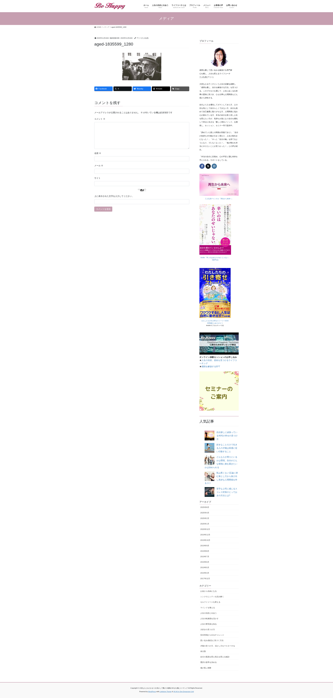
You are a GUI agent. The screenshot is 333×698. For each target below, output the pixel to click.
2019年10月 (205, 540)
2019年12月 (205, 535)
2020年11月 (205, 529)
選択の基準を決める (208, 662)
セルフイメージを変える (210, 602)
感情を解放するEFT (210, 366)
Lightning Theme (166, 692)
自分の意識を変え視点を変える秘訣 (214, 657)
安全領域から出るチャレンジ (212, 635)
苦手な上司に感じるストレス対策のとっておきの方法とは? (226, 492)
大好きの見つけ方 (207, 629)
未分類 (203, 651)
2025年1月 (204, 524)
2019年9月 (204, 546)
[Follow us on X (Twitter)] (208, 166)
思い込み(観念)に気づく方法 (211, 640)
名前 (97, 153)
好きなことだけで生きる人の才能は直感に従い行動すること (226, 448)
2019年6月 (204, 562)
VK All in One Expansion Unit (183, 692)
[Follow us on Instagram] (214, 166)
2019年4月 (204, 573)
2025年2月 (204, 518)
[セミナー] (219, 391)
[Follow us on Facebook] (202, 166)
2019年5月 (204, 567)
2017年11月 (205, 578)
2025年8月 (204, 507)
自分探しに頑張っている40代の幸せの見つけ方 (227, 435)
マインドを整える (207, 608)
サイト (97, 178)
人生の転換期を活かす (209, 619)
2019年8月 (204, 551)
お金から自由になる (208, 591)
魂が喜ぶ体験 (205, 668)
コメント (99, 119)
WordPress (152, 692)
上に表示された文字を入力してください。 (114, 196)
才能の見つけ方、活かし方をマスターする (217, 646)
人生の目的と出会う (208, 613)
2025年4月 (204, 513)
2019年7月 (204, 556)
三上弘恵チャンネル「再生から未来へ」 (219, 199)
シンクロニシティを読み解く (212, 597)
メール (98, 165)
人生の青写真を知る (208, 624)
